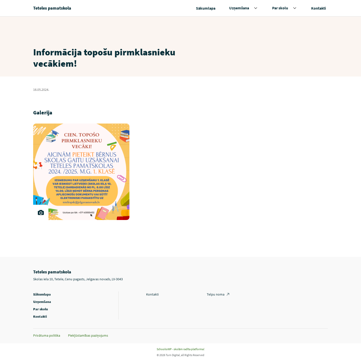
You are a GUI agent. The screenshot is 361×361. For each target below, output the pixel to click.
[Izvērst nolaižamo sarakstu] (255, 8)
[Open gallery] (40, 212)
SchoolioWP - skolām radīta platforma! (180, 349)
